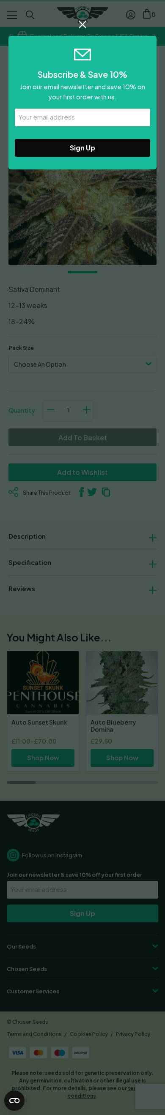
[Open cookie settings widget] (14, 1100)
